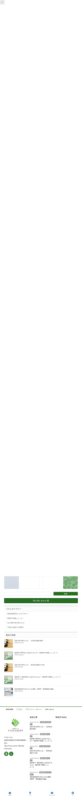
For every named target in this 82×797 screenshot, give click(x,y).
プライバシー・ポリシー (33, 709)
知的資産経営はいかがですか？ (17, 613)
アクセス (19, 709)
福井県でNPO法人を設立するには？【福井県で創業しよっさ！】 (36, 653)
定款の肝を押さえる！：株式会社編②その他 (29, 665)
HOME (9, 795)
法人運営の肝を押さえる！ (16, 623)
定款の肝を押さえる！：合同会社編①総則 (29, 640)
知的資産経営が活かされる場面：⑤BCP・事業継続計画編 (34, 689)
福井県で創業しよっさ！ (15, 618)
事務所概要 (9, 709)
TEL (73, 795)
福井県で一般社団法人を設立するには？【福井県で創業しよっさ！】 (38, 677)
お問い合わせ (49, 709)
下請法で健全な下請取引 (15, 627)
